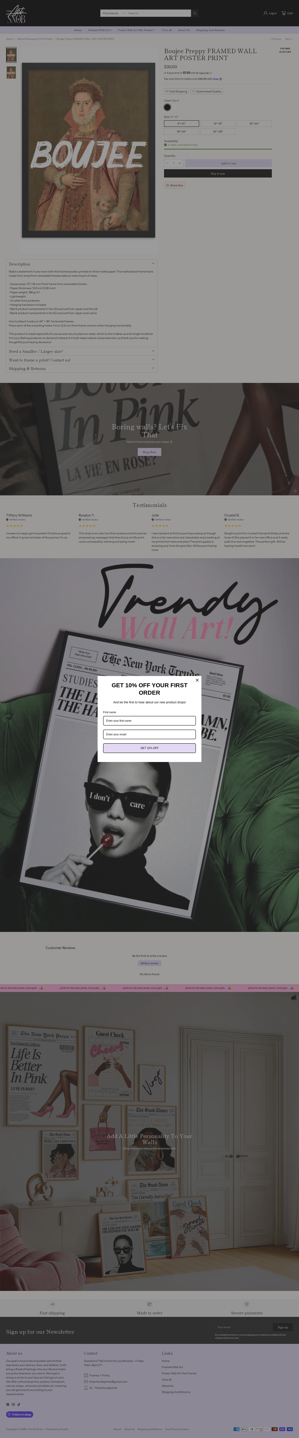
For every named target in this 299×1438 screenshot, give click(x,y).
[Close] (197, 680)
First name (109, 712)
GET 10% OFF (150, 748)
